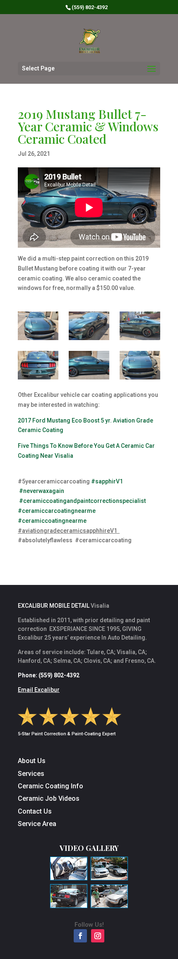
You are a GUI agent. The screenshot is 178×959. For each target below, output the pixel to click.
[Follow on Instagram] (97, 935)
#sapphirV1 (107, 481)
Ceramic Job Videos (48, 798)
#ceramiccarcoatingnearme (57, 510)
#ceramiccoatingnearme (52, 520)
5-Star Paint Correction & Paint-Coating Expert (66, 734)
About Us (32, 761)
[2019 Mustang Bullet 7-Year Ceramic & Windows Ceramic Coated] (38, 326)
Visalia (126, 652)
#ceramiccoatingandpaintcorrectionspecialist (82, 501)
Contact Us (35, 811)
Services (31, 774)
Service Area (37, 824)
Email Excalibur (39, 689)
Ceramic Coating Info (50, 786)
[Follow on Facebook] (80, 935)
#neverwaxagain (41, 491)
